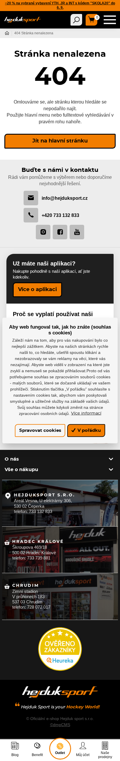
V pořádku (88, 430)
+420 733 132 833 (60, 215)
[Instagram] (43, 232)
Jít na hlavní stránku (60, 141)
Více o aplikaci (37, 289)
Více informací (86, 413)
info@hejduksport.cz (65, 198)
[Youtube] (77, 232)
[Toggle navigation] (76, 20)
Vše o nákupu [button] (21, 469)
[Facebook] (60, 232)
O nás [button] (12, 459)
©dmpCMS (60, 724)
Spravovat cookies (40, 430)
